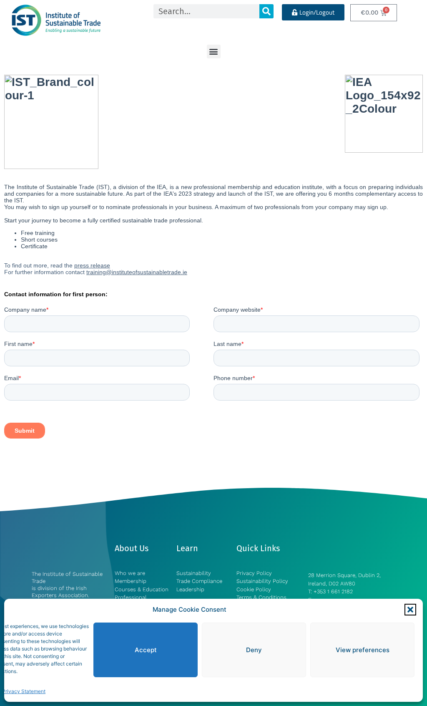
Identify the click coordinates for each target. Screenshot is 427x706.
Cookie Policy (253, 589)
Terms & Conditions (261, 597)
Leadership (190, 589)
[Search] (266, 11)
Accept (146, 650)
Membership (131, 581)
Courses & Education (141, 589)
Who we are (130, 573)
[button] (410, 609)
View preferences (362, 650)
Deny (254, 650)
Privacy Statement (23, 691)
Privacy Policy (254, 573)
